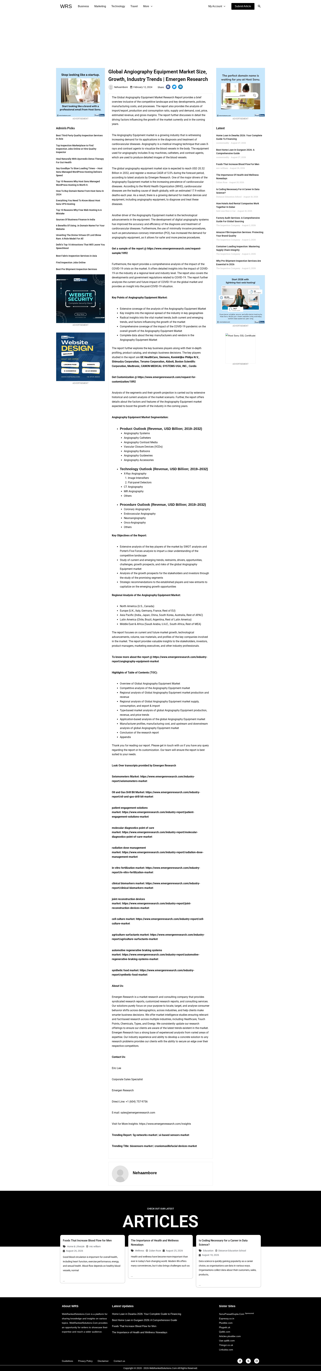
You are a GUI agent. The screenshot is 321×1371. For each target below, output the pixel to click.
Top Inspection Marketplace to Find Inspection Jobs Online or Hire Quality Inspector (76, 148)
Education (208, 1250)
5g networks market (145, 1135)
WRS (66, 6)
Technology (118, 6)
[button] (242, 6)
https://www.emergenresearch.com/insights (165, 1123)
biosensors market (141, 1146)
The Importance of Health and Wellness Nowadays (139, 1332)
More (146, 6)
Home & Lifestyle (75, 1246)
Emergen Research (123, 1090)
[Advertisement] (160, 37)
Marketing (100, 6)
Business (83, 6)
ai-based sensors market (174, 1135)
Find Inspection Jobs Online (71, 262)
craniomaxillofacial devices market (176, 1146)
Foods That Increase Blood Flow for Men (237, 164)
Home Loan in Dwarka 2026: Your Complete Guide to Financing (146, 1313)
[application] (150, 6)
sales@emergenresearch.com (138, 1112)
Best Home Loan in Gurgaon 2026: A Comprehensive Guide (144, 1320)
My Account (215, 6)
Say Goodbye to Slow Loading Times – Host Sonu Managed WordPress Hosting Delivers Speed (79, 172)
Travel (134, 6)
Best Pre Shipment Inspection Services (76, 269)
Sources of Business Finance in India (75, 219)
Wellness (139, 1250)
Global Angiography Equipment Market (140, 97)
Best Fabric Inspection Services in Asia (76, 255)
